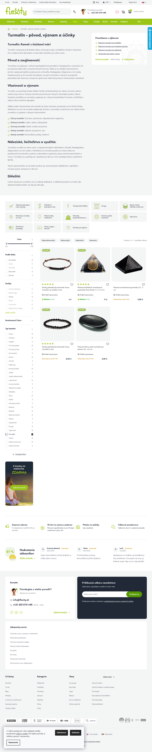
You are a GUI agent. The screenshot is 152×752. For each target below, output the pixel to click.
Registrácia (133, 2)
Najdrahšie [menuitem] (80, 240)
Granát (21, 361)
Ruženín (21, 411)
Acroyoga (72, 683)
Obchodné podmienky (18, 638)
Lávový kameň (21, 384)
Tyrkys (21, 438)
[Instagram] (16, 612)
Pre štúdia (95, 691)
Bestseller (21, 272)
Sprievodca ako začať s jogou (109, 54)
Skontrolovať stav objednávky (21, 663)
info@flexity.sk (21, 600)
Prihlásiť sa (134, 594)
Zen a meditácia (75, 700)
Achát (21, 334)
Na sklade (21, 260)
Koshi (21, 301)
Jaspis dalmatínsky (21, 376)
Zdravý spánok (74, 704)
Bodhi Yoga (21, 293)
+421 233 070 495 (98, 13)
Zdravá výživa (97, 683)
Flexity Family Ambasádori (19, 646)
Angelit (21, 342)
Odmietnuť (61, 733)
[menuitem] (12, 22)
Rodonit (21, 407)
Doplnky (40, 700)
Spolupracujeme (11, 704)
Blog (97, 2)
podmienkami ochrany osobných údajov (118, 601)
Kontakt (15, 2)
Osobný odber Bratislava (47, 2)
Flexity (21, 297)
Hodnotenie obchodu (18, 659)
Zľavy (39, 704)
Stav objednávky (65, 2)
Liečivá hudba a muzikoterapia (103, 687)
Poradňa (13, 650)
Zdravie (40, 696)
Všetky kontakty (60, 612)
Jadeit (21, 372)
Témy (39, 708)
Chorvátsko (93, 734)
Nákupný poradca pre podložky (109, 43)
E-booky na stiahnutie (13, 700)
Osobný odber (10, 708)
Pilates (71, 696)
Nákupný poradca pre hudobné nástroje (113, 46)
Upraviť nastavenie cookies (91, 741)
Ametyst (21, 338)
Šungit (21, 426)
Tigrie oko (21, 430)
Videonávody (129, 59)
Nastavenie (13, 743)
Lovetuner (21, 304)
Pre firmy (13, 655)
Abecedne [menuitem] (93, 240)
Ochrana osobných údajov (19, 642)
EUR (107, 2)
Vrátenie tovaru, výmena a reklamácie (24, 634)
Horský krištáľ (21, 369)
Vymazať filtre (20, 454)
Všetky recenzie (26, 558)
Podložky (40, 687)
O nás (7, 2)
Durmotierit (21, 353)
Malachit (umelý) (21, 388)
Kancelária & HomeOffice (101, 696)
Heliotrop (21, 365)
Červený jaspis (21, 345)
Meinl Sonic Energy (21, 308)
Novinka (21, 268)
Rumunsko (108, 734)
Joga (71, 691)
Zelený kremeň (21, 446)
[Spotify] (21, 612)
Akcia (21, 264)
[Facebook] (11, 612)
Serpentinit (21, 423)
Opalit (21, 399)
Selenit (21, 419)
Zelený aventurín (21, 442)
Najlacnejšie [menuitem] (65, 240)
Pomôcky (40, 691)
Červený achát (21, 349)
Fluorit (21, 357)
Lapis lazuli (21, 380)
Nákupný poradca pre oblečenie (109, 50)
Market (21, 275)
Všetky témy (107, 677)
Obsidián (21, 392)
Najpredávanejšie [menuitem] (48, 240)
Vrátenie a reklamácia (28, 2)
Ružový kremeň (21, 415)
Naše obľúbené (97, 704)
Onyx (21, 396)
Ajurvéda (72, 687)
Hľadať (74, 11)
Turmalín (21, 434)
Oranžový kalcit (21, 403)
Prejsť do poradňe (102, 59)
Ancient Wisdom (21, 289)
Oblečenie (40, 683)
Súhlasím (75, 733)
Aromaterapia (97, 700)
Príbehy (8, 696)
